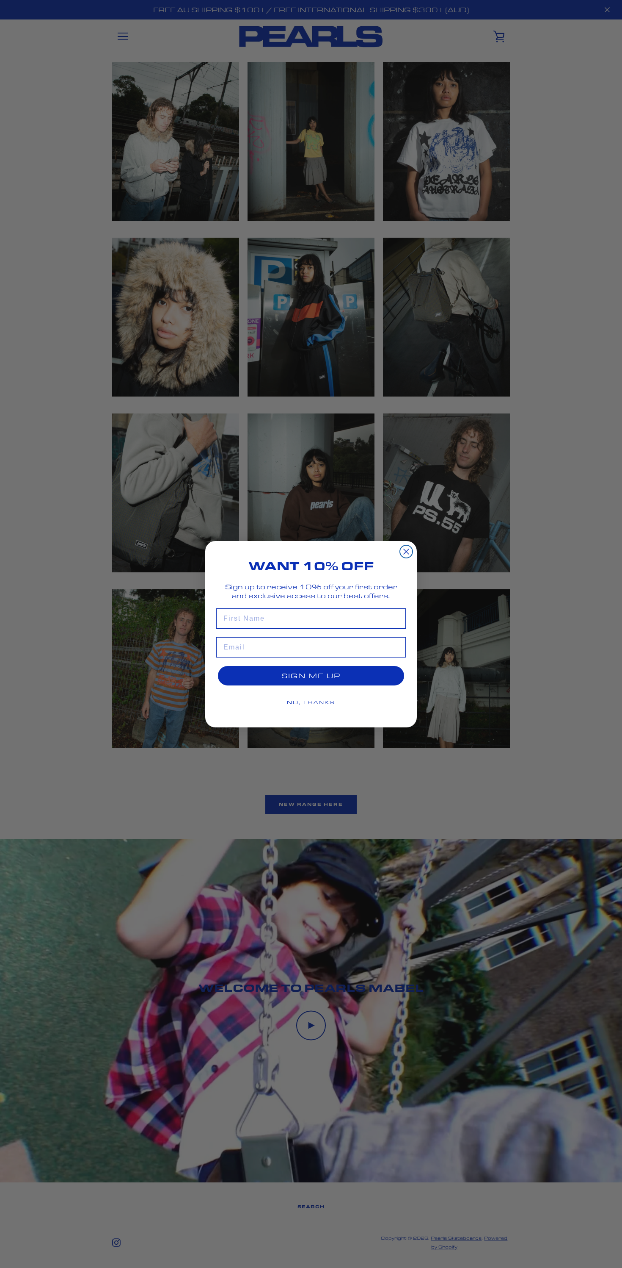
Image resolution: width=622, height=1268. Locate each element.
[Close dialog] (406, 551)
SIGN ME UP (311, 675)
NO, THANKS (311, 702)
